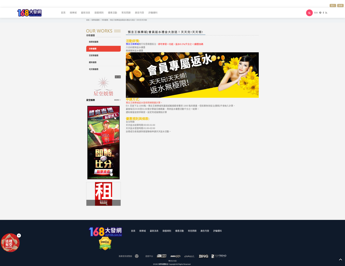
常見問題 (126, 12)
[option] (103, 88)
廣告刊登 (139, 12)
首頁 (63, 12)
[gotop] (340, 259)
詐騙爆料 (153, 12)
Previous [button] (116, 76)
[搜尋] (309, 12)
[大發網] (29, 12)
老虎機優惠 (93, 69)
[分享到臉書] (323, 13)
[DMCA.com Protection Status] (105, 243)
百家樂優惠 (93, 55)
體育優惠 (92, 62)
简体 (316, 13)
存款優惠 (92, 49)
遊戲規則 (99, 12)
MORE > (117, 100)
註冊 (340, 5)
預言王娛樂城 (132, 44)
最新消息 (85, 12)
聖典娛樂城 (91, 100)
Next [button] (119, 76)
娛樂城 (73, 12)
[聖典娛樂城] (103, 86)
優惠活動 (112, 12)
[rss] (326, 13)
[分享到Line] (320, 13)
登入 (333, 5)
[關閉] (19, 236)
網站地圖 (173, 261)
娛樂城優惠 (93, 42)
